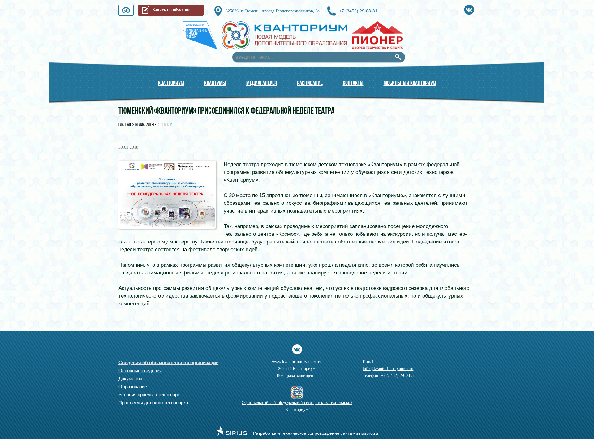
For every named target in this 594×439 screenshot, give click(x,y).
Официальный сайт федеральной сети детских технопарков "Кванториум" (297, 406)
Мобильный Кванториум (410, 83)
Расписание (310, 83)
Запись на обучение (171, 9)
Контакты (353, 83)
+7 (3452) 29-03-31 (358, 10)
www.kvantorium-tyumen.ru (297, 361)
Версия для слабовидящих (133, 11)
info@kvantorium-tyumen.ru (388, 368)
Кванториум (171, 83)
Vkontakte (469, 8)
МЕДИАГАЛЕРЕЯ (261, 83)
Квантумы (215, 83)
